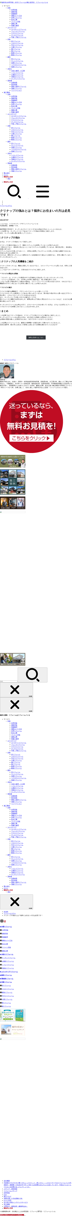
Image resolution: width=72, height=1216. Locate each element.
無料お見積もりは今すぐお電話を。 (12, 1215)
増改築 (10, 80)
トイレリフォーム (17, 73)
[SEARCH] (14, 198)
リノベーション (16, 90)
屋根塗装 (14, 12)
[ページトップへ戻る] (25, 1215)
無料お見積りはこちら (36, 337)
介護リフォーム (16, 47)
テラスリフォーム (17, 33)
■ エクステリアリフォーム (9, 971)
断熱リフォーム (16, 55)
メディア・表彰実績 (10, 1189)
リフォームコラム (6, 205)
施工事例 (7, 92)
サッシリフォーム (17, 61)
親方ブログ (7, 1196)
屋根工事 (14, 23)
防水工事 (14, 19)
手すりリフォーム (17, 45)
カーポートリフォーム (18, 29)
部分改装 (14, 84)
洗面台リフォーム (17, 76)
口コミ (6, 175)
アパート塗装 (15, 21)
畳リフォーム (15, 51)
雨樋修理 (14, 14)
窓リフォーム (15, 59)
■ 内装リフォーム (6, 982)
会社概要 (7, 1181)
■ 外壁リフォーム (6, 926)
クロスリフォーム (17, 43)
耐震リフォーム (16, 53)
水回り (10, 69)
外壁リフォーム (16, 17)
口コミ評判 (7, 1200)
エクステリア (12, 27)
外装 (9, 8)
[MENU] (42, 198)
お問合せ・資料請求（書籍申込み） (16, 1206)
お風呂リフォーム (17, 74)
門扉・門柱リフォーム (18, 37)
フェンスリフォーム (18, 31)
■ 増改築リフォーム (6, 978)
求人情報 (7, 1204)
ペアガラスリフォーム (18, 65)
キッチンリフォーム (18, 78)
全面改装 (14, 82)
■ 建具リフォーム (6, 975)
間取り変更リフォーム (18, 86)
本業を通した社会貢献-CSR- (13, 1198)
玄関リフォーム (16, 63)
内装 (9, 39)
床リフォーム (15, 41)
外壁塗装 (14, 10)
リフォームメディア (10, 1191)
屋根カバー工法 (16, 15)
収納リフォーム (16, 67)
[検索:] (9, 681)
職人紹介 (7, 173)
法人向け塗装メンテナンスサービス (16, 1202)
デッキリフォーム (17, 35)
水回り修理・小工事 (18, 71)
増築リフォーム (16, 88)
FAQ (5, 1194)
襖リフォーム (15, 49)
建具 (9, 57)
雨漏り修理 (15, 25)
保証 (9, 178)
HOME (6, 911)
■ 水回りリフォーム (6, 954)
